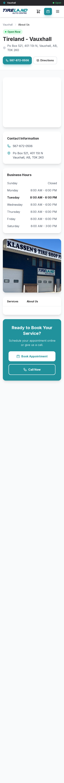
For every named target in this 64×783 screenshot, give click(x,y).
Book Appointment (34, 356)
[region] (32, 102)
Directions (47, 60)
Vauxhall (8, 24)
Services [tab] (12, 301)
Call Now (34, 369)
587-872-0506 (19, 60)
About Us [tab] (32, 301)
